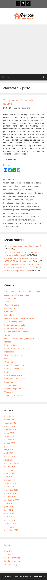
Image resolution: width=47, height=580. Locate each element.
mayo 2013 (9, 513)
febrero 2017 (10, 436)
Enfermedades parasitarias (16, 325)
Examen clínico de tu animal (16, 332)
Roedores (8, 382)
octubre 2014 (10, 466)
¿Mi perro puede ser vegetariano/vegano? (22, 246)
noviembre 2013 (11, 493)
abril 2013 (8, 517)
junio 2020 (9, 416)
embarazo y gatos (23, 193)
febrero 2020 (10, 423)
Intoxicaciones (10, 345)
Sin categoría (10, 385)
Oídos (7, 358)
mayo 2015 (9, 450)
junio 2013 (8, 510)
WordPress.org (10, 564)
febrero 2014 (10, 483)
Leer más (7, 165)
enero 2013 (9, 527)
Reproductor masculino (14, 379)
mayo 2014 (9, 473)
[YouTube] (28, 3)
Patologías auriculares (14, 365)
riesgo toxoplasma (21, 216)
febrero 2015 (10, 460)
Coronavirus (9, 308)
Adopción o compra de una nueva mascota (23, 291)
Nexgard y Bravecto (13, 355)
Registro (8, 551)
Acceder (8, 554)
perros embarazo (20, 210)
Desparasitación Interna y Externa (19, 318)
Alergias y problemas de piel (16, 295)
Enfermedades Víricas (14, 328)
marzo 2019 (9, 426)
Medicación (9, 352)
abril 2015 (8, 453)
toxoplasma (30, 220)
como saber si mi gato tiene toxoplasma (20, 186)
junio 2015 (8, 446)
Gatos (7, 335)
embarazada (8, 193)
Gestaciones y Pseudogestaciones (19, 338)
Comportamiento (11, 305)
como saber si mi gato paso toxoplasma (23, 183)
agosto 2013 (9, 503)
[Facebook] (18, 3)
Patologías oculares (13, 369)
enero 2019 (9, 433)
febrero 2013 (10, 523)
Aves (6, 302)
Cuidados (10, 179)
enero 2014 (9, 487)
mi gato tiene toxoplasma (26, 203)
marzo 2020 (9, 420)
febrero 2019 (10, 430)
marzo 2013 (9, 520)
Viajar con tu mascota (14, 395)
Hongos (7, 342)
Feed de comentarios (13, 561)
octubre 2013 (10, 497)
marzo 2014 (9, 480)
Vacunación (9, 392)
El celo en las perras (13, 322)
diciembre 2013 (11, 490)
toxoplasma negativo (33, 223)
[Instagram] (23, 3)
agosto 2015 (9, 443)
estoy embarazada (20, 200)
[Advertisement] (23, 49)
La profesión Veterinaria (14, 348)
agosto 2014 (9, 470)
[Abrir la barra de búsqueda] (44, 77)
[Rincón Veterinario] (23, 16)
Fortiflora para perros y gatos (17, 271)
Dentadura (9, 315)
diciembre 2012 (11, 530)
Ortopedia (8, 362)
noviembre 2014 (11, 463)
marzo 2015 (9, 456)
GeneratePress (39, 576)
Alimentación (10, 298)
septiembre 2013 (11, 500)
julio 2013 (8, 507)
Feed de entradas (12, 558)
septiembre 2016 (11, 440)
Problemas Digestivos (13, 375)
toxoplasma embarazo (13, 223)
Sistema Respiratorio (13, 389)
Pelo (6, 372)
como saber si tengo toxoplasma (17, 190)
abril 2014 (8, 476)
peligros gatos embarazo (14, 206)
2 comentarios (12, 226)
